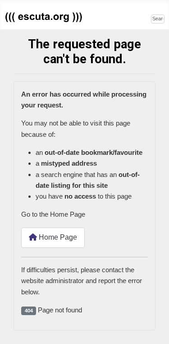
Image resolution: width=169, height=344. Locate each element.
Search (140, 18)
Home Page (57, 237)
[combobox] (157, 18)
